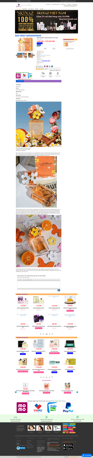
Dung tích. (38, 46)
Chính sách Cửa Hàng (40, 440)
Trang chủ (19, 8)
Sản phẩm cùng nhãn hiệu (22, 337)
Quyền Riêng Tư (40, 444)
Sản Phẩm (25, 8)
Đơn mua (63, 4)
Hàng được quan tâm (30, 445)
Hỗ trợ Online (19, 440)
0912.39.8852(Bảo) (57, 447)
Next (34, 55)
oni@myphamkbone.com (73, 456)
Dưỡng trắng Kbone (71, 425)
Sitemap (41, 8)
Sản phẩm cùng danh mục (22, 294)
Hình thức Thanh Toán (41, 445)
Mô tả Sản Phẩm (20, 80)
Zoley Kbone (70, 429)
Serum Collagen (72, 432)
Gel (63, 432)
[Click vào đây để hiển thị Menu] (18, 5)
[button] (18, 280)
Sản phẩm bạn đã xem (69, 39)
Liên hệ (36, 8)
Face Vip (69, 427)
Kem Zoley (64, 427)
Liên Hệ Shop (39, 43)
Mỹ (40, 57)
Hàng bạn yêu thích (30, 447)
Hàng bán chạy (29, 444)
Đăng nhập (75, 4)
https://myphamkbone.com (21, 445)
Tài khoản (48, 4)
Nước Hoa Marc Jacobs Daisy (45, 55)
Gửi (58, 290)
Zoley (67, 432)
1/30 (46, 334)
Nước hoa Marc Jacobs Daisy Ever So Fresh (33, 35)
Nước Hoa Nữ (22, 35)
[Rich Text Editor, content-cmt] (38, 284)
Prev (17, 55)
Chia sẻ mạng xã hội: (39, 66)
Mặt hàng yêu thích (56, 4)
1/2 (46, 377)
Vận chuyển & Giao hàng (41, 442)
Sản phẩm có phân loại (55, 353)
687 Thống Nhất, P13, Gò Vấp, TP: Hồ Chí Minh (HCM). (53, 445)
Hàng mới (28, 442)
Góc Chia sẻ (30, 8)
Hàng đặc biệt (29, 440)
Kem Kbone (65, 425)
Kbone (74, 427)
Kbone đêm (65, 429)
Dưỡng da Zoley (65, 430)
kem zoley (71, 430)
